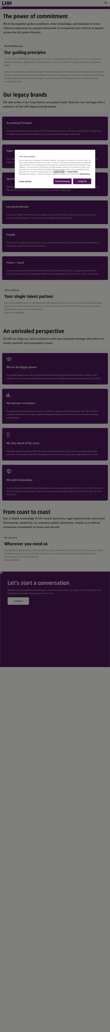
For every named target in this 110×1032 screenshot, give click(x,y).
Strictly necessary (62, 181)
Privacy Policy (72, 172)
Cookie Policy (59, 172)
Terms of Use (85, 174)
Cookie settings (25, 181)
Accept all (82, 181)
